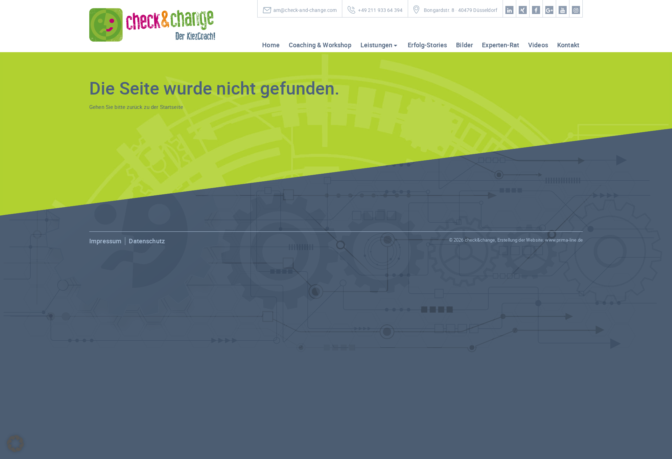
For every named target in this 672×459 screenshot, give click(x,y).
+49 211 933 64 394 (380, 10)
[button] (15, 443)
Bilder (464, 45)
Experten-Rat (500, 45)
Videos (538, 45)
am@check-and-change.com (305, 10)
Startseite (171, 106)
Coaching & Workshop (320, 45)
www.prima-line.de (564, 240)
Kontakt (568, 45)
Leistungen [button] (376, 45)
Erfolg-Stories (427, 45)
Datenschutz (147, 241)
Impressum (105, 241)
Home (271, 45)
